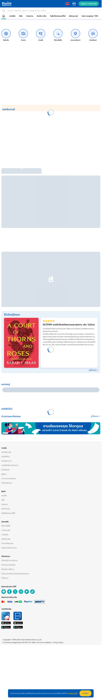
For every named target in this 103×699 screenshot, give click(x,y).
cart (74, 3)
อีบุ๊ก (21, 16)
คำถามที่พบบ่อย (7, 460)
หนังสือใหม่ (5, 373)
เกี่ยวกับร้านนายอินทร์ (9, 477)
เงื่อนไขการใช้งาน (7, 486)
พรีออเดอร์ (73, 16)
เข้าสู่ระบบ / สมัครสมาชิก (89, 4)
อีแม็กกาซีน (42, 16)
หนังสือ (12, 16)
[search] (3, 10)
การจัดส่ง (4, 451)
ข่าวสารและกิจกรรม (8, 395)
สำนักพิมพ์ (5, 386)
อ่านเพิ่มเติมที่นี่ (72, 693)
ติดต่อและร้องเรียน (8, 481)
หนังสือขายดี (6, 369)
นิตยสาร (29, 16)
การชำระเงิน (5, 447)
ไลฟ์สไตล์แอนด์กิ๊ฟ (57, 16)
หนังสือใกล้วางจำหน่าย (9, 382)
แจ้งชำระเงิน (6, 456)
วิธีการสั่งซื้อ (5, 442)
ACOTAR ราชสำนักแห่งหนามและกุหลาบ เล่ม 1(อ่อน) (69, 261)
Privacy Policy (58, 556)
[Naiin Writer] (50, 345)
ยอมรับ (85, 693)
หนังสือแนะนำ (6, 378)
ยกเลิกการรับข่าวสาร (9, 464)
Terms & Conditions (44, 556)
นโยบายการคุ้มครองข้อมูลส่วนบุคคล (15, 490)
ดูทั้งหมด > (93, 306)
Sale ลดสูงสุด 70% (90, 16)
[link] (6, 35)
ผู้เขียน (3, 391)
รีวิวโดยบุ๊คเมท (6, 400)
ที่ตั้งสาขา (5, 495)
